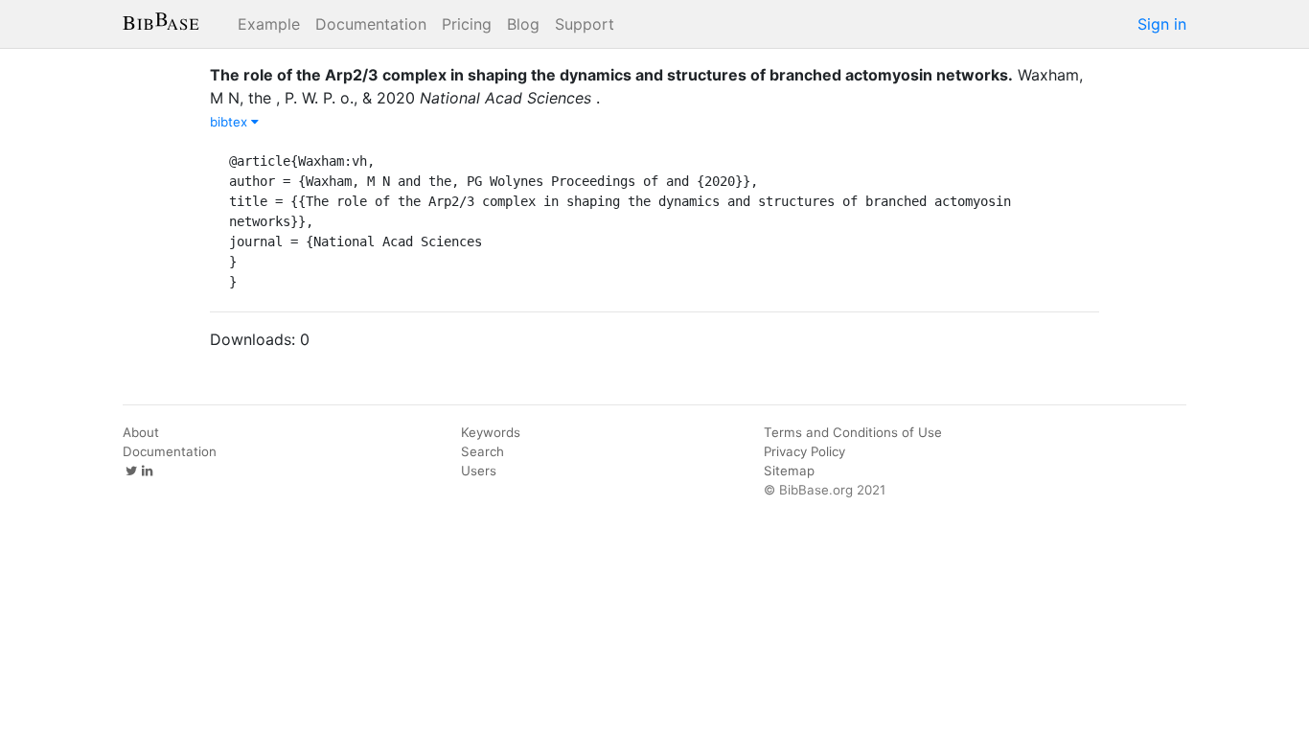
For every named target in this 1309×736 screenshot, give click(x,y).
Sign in (1161, 24)
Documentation (370, 24)
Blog (523, 24)
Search (482, 451)
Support (584, 24)
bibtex (230, 121)
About (141, 432)
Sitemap (789, 470)
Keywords (490, 432)
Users (478, 470)
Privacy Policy (804, 451)
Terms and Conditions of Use (853, 432)
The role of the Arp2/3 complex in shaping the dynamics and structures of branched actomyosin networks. (611, 74)
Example (269, 24)
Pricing (467, 24)
